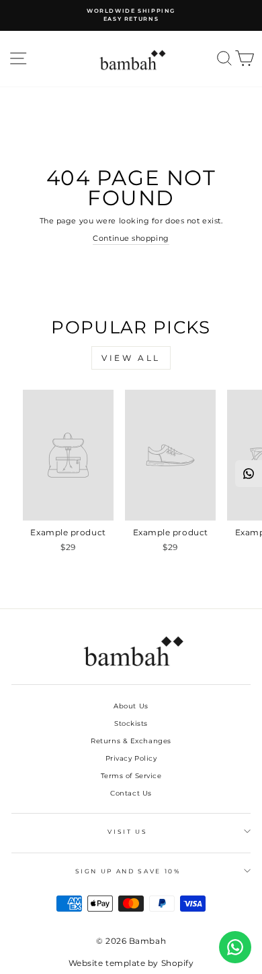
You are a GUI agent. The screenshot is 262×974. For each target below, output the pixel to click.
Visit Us (127, 831)
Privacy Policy (131, 758)
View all (131, 358)
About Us (131, 706)
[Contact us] (235, 947)
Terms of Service (131, 775)
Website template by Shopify (131, 963)
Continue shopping (131, 238)
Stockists (131, 723)
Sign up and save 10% (128, 871)
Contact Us (131, 793)
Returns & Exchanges (131, 741)
